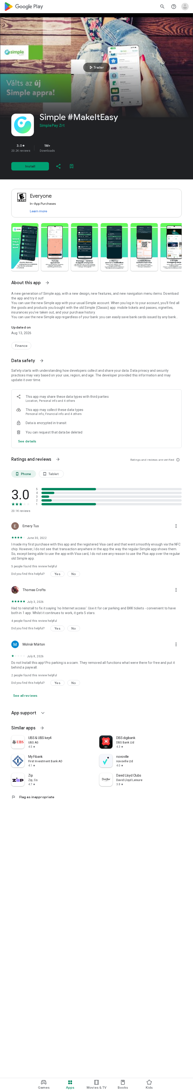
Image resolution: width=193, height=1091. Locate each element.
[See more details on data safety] (27, 441)
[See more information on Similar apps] (42, 728)
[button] (24, 247)
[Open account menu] (185, 6)
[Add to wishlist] (71, 166)
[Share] (58, 166)
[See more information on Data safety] (41, 360)
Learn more (38, 211)
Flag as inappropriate (32, 797)
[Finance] (21, 345)
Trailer (96, 67)
